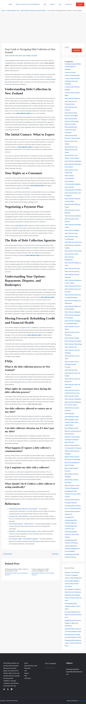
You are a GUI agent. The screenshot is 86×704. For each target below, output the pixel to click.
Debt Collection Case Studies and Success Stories (71, 149)
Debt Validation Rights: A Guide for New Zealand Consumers (72, 583)
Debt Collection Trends (71, 396)
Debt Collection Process (72, 271)
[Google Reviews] (4, 689)
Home (10, 4)
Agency (52, 4)
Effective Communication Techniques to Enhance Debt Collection (72, 439)
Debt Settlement (69, 413)
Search (67, 47)
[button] (80, 4)
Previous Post (7, 554)
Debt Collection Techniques (73, 341)
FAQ (60, 4)
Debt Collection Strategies (72, 312)
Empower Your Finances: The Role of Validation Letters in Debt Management (73, 575)
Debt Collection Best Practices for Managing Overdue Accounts (71, 121)
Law (45, 4)
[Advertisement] (43, 25)
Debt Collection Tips (71, 347)
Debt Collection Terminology (73, 344)
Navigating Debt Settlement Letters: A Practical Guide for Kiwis (73, 643)
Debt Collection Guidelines (73, 216)
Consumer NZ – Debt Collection (18, 516)
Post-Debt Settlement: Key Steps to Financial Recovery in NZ (73, 614)
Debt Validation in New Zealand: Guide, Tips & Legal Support (71, 422)
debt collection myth (21, 225)
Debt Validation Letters (71, 428)
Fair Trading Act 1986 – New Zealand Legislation (23, 539)
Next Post (55, 554)
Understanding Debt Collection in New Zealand (23, 509)
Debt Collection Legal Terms (73, 242)
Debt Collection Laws (71, 233)
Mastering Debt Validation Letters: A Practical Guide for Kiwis (73, 597)
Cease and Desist (70, 72)
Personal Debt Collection (72, 499)
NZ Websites (82, 700)
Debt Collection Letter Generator (28, 4)
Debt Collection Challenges (73, 161)
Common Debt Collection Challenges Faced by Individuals (72, 81)
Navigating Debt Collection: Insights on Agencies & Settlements (73, 623)
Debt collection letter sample (73, 251)
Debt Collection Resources (73, 286)
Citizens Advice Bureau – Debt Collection (21, 524)
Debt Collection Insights (72, 230)
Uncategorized (69, 517)
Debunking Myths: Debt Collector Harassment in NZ (16, 570)
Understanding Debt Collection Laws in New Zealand (72, 534)
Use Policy (68, 4)
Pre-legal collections (71, 502)
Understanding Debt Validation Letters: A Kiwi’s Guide (72, 606)
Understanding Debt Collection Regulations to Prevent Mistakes (72, 548)
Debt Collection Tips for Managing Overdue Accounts (72, 364)
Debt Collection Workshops (73, 399)
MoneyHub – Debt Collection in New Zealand (22, 531)
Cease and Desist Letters (72, 75)
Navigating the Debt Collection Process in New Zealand (73, 494)
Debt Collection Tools (71, 370)
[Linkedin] (11, 689)
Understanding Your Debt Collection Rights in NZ (40, 570)
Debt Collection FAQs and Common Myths (18, 55)
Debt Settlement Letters (72, 416)
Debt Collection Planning (72, 268)
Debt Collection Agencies (72, 98)
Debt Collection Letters (71, 254)
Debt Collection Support (72, 338)
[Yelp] (8, 689)
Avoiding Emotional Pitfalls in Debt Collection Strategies (73, 66)
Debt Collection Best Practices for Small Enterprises (71, 129)
